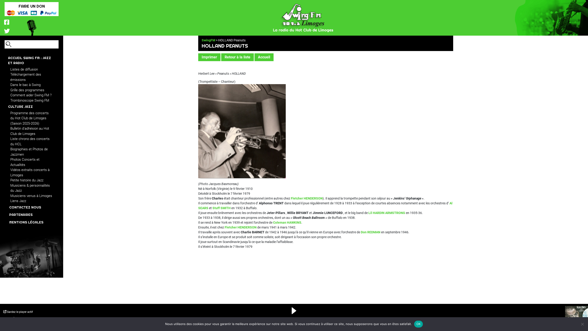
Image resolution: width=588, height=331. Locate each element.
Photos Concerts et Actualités (25, 162)
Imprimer (209, 57)
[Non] (582, 324)
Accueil (264, 57)
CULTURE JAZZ (20, 106)
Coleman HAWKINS (287, 222)
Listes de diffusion (24, 69)
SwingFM (208, 40)
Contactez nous (25, 207)
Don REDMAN (370, 232)
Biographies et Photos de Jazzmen (29, 152)
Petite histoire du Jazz (26, 180)
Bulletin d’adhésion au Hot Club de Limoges (29, 131)
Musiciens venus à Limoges (31, 196)
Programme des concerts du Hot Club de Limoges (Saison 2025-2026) (29, 118)
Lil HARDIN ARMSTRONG (386, 213)
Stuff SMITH (221, 208)
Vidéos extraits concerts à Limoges (30, 172)
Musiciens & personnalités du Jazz (30, 188)
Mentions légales (26, 222)
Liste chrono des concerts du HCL (30, 141)
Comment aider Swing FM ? (31, 95)
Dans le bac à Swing (25, 85)
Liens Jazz (18, 201)
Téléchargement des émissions (25, 77)
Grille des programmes (27, 90)
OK (418, 324)
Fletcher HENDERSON (307, 198)
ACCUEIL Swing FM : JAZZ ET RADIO (29, 60)
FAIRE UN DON (32, 6)
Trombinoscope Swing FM (29, 100)
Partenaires (21, 214)
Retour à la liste (237, 57)
